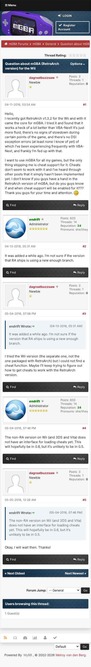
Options (76, 64)
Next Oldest (16, 573)
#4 (84, 428)
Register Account (66, 27)
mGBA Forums (18, 44)
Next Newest (74, 573)
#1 (84, 104)
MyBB (28, 655)
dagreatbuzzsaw (42, 77)
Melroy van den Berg (71, 655)
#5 (84, 500)
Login (67, 15)
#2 (84, 246)
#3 (84, 313)
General (50, 44)
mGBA (37, 44)
